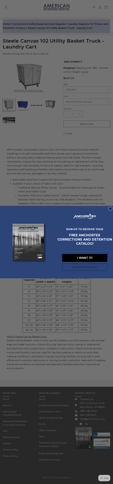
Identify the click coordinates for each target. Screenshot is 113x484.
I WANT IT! (84, 257)
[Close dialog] (110, 208)
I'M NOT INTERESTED (84, 267)
